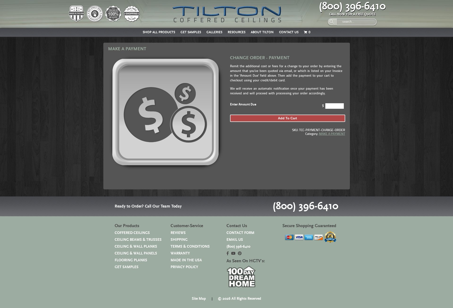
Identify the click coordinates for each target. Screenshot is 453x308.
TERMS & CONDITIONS (190, 246)
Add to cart (287, 118)
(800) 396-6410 (352, 6)
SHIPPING (179, 239)
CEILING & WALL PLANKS (136, 246)
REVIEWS (178, 233)
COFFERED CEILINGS (132, 233)
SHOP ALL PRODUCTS (159, 32)
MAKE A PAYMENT (332, 134)
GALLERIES (214, 32)
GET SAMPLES (190, 32)
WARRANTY (180, 253)
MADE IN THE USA (186, 260)
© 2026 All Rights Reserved (239, 298)
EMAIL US (234, 239)
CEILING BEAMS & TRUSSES (138, 239)
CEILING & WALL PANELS (136, 253)
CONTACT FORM (240, 233)
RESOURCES (236, 32)
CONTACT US (288, 32)
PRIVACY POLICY (184, 267)
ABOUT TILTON (262, 32)
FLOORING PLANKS (131, 260)
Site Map (199, 298)
